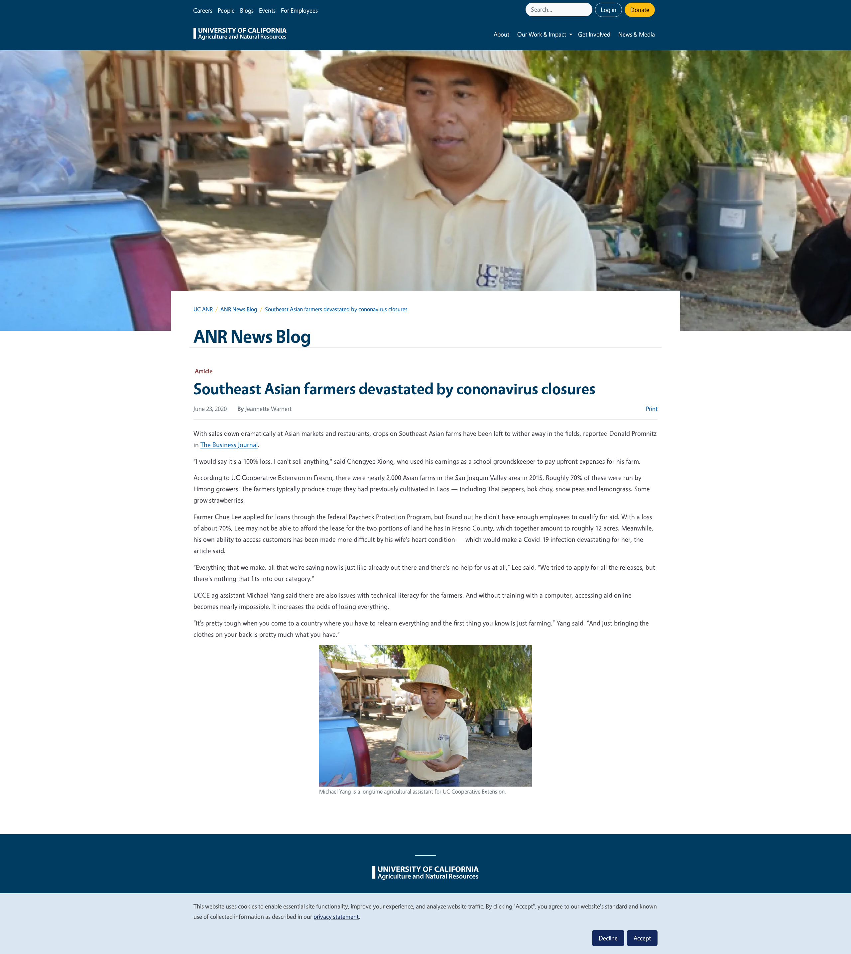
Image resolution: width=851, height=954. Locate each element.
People (226, 10)
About (501, 34)
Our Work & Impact (541, 34)
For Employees (299, 10)
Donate (639, 10)
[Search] (588, 9)
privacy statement (336, 916)
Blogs (247, 10)
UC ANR (203, 309)
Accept (642, 938)
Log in (608, 10)
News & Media (636, 34)
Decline (608, 938)
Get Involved (594, 34)
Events (267, 10)
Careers (202, 10)
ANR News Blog (238, 309)
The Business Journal (229, 444)
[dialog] (425, 923)
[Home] (240, 34)
